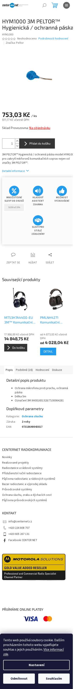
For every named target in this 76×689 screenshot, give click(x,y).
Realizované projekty (15, 463)
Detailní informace (13, 171)
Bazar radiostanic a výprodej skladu (24, 484)
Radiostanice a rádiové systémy (22, 468)
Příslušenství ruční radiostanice (22, 473)
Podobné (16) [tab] (24, 370)
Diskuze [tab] (57, 370)
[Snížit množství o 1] (17, 145)
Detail (48, 351)
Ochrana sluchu (32, 416)
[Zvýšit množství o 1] (17, 141)
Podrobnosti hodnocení (53, 39)
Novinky (7, 457)
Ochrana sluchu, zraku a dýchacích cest (27, 495)
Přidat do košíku (39, 143)
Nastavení (36, 665)
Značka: (15, 43)
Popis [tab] (9, 370)
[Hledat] (44, 5)
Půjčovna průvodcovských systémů (24, 500)
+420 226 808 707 (19, 528)
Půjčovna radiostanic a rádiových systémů (28, 479)
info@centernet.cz (20, 521)
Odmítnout (19, 678)
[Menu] (66, 5)
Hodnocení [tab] (42, 370)
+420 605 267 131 (19, 534)
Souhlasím (54, 678)
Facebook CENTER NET (22, 540)
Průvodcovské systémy (17, 489)
